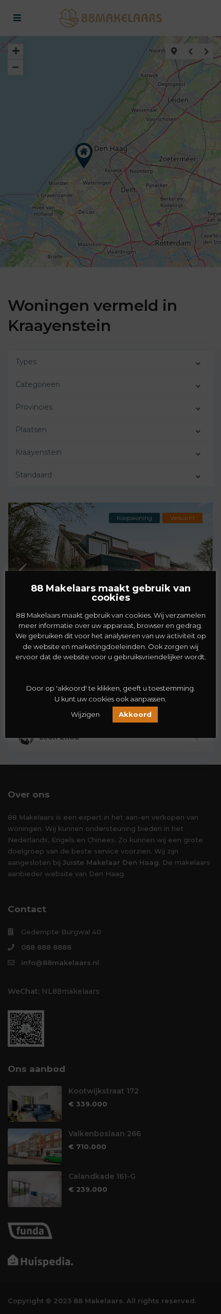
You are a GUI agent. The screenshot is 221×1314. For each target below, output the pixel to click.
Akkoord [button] (135, 714)
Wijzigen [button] (85, 714)
